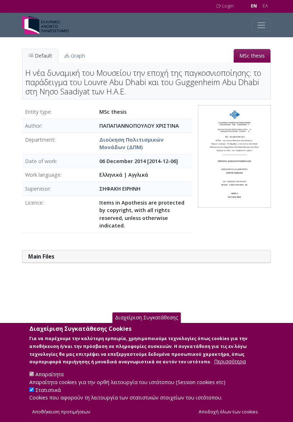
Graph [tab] (77, 55)
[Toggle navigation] (261, 25)
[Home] (48, 25)
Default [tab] (42, 55)
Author (33, 125)
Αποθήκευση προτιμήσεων (61, 412)
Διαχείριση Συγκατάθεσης (146, 317)
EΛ (265, 6)
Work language (42, 174)
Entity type (38, 111)
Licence (34, 202)
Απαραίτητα (49, 374)
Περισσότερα (230, 361)
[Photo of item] (234, 156)
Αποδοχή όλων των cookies (228, 412)
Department (39, 139)
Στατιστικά (48, 390)
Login (227, 6)
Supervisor (37, 188)
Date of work (40, 161)
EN (254, 6)
